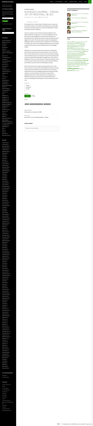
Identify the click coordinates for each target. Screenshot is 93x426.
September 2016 (5, 240)
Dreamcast (4, 55)
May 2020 (4, 177)
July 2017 (4, 226)
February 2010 (5, 368)
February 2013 (5, 310)
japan (81, 51)
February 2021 (5, 163)
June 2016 (4, 245)
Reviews (51, 1)
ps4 (86, 58)
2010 (75, 43)
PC (2, 93)
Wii (79, 68)
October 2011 (5, 334)
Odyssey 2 (4, 92)
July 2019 (4, 193)
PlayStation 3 (70, 57)
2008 (71, 43)
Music (3, 78)
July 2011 (4, 340)
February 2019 (5, 202)
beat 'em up (75, 48)
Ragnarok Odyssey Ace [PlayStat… (79, 31)
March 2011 (4, 347)
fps (67, 51)
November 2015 (5, 254)
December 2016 (5, 235)
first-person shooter (84, 49)
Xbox (83, 68)
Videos (66, 1)
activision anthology (72, 46)
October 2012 (5, 313)
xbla (81, 68)
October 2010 (5, 354)
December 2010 (5, 352)
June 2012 (4, 320)
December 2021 (5, 146)
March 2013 (4, 308)
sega (87, 60)
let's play (69, 53)
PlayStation (74, 55)
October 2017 (5, 221)
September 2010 (5, 355)
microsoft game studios (75, 52)
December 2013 (5, 293)
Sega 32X (4, 114)
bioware (79, 48)
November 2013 (5, 294)
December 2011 (5, 331)
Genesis (3, 68)
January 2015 (4, 272)
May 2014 (4, 284)
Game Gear (4, 62)
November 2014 (5, 275)
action (83, 43)
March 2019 (4, 200)
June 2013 (4, 303)
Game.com (4, 64)
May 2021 (4, 158)
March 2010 (4, 366)
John (37, 17)
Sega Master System (6, 118)
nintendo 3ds (69, 54)
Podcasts (4, 107)
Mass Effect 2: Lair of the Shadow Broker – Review (36, 116)
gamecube (77, 51)
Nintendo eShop (5, 88)
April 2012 (4, 324)
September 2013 (5, 298)
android (79, 46)
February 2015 (5, 270)
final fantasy (76, 49)
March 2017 (4, 230)
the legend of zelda (83, 64)
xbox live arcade (76, 70)
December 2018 (5, 205)
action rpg (78, 45)
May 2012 (4, 322)
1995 (75, 41)
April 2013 (4, 306)
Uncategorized (5, 124)
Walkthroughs (5, 126)
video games (47, 104)
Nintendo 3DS (5, 80)
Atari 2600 (4, 47)
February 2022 (5, 142)
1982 (68, 41)
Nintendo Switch (81, 54)
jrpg (84, 51)
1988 (73, 41)
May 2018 (4, 209)
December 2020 (5, 167)
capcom (82, 48)
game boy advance (72, 51)
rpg (84, 60)
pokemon (79, 58)
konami (86, 51)
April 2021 (4, 160)
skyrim (27, 104)
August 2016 (4, 242)
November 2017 (5, 219)
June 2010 (4, 361)
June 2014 (4, 282)
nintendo (81, 53)
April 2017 (4, 228)
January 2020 (4, 184)
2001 (77, 41)
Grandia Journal (5, 69)
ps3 (84, 58)
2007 (68, 43)
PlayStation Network (71, 58)
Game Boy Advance (6, 61)
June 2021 (4, 156)
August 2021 (4, 153)
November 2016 (5, 237)
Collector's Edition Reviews (7, 52)
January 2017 (4, 233)
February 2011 (5, 348)
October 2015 (5, 256)
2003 (81, 41)
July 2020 (4, 174)
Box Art (80, 1)
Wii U (3, 130)
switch (87, 63)
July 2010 (4, 359)
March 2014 (4, 287)
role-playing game (78, 60)
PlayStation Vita (5, 106)
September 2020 (5, 170)
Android (3, 44)
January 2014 (4, 291)
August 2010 (4, 357)
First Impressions (59, 1)
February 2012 (5, 327)
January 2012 (4, 329)
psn (87, 58)
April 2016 (4, 247)
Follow (5, 21)
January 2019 (4, 203)
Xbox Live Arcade (5, 135)
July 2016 (4, 244)
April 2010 (4, 364)
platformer (69, 55)
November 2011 (5, 333)
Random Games (5, 109)
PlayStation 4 (77, 57)
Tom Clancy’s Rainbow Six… (81, 17)
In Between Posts (5, 71)
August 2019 (4, 191)
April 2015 (4, 266)
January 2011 (4, 350)
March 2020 (4, 181)
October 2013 (5, 296)
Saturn (3, 113)
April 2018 (4, 210)
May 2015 (4, 265)
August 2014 (4, 279)
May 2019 (4, 196)
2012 (81, 43)
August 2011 (4, 338)
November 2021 (5, 148)
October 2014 (5, 277)
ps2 (82, 58)
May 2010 (4, 362)
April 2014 (4, 286)
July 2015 (4, 261)
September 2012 (5, 315)
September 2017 (5, 223)
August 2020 (4, 172)
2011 (78, 43)
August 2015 (4, 259)
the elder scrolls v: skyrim (36, 104)
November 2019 (5, 188)
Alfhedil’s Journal (73, 1)
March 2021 (4, 161)
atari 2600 (70, 48)
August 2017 (4, 224)
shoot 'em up (78, 62)
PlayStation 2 (4, 97)
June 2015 (4, 263)
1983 (70, 41)
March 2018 (4, 212)
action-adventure (71, 45)
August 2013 (4, 300)
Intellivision (4, 73)
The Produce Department (7, 123)
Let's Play (4, 76)
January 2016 (4, 251)
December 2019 (5, 186)
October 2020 (5, 168)
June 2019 (4, 195)
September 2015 (5, 258)
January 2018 (4, 216)
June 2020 (4, 175)
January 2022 (4, 144)
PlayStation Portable (6, 104)
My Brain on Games (7, 2)
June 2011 (4, 341)
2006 (86, 41)
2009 (73, 43)
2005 (84, 41)
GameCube (4, 66)
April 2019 (4, 198)
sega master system (71, 62)
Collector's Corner (5, 51)
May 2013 (4, 305)
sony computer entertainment (74, 63)
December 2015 (5, 252)
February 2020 (5, 182)
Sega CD (3, 116)
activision (82, 45)
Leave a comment (44, 17)
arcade (82, 46)
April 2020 (4, 179)
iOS (3, 75)
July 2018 (4, 207)
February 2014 (5, 289)
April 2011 (4, 345)
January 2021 (4, 165)
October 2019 (5, 189)
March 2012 (4, 326)
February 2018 (5, 214)
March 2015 (4, 268)
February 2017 (5, 231)
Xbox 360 (70, 70)
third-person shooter (72, 66)
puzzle (68, 60)
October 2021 (5, 149)
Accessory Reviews (6, 40)
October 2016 (5, 238)
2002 (79, 41)
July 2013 (4, 301)
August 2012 (4, 317)
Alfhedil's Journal (29, 9)
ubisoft (78, 66)
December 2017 (5, 217)
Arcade (3, 45)
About (85, 1)
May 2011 (4, 343)
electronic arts (70, 49)
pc (85, 54)
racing (71, 60)
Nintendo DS (75, 54)
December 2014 (5, 273)
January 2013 (4, 312)
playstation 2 (80, 55)
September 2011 (5, 336)
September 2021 (5, 151)
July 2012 (4, 319)
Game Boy (4, 59)
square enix (83, 63)
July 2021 (4, 154)
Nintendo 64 (4, 82)
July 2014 (4, 280)
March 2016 (4, 249)
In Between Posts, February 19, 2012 (33, 111)
